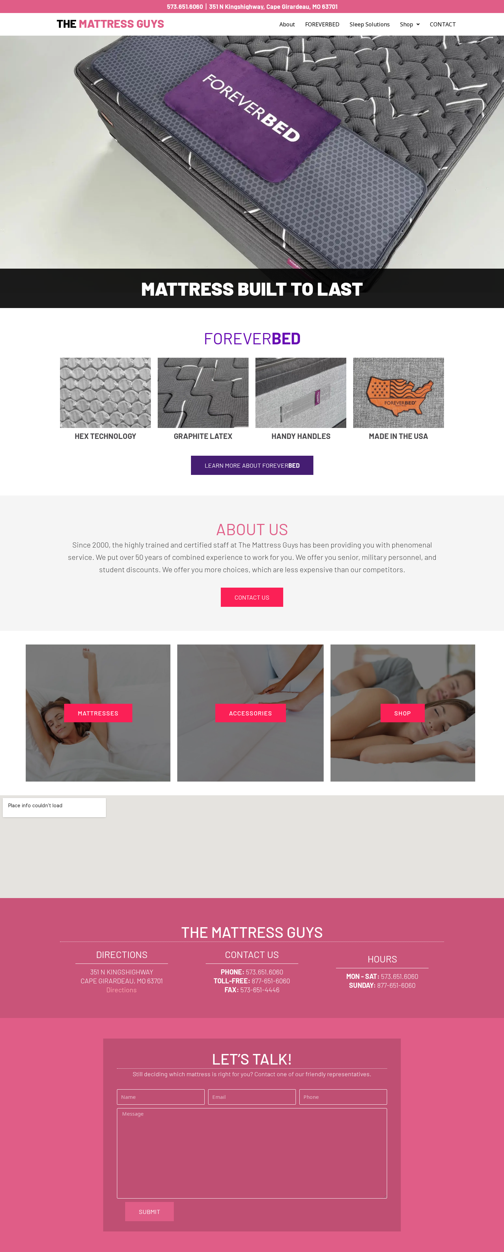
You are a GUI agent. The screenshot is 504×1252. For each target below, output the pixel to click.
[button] (410, 24)
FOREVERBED (322, 24)
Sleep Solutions (370, 24)
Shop (406, 24)
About (287, 24)
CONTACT (443, 24)
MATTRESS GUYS (110, 23)
